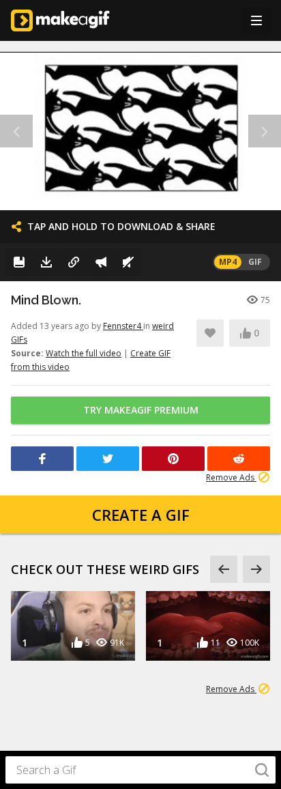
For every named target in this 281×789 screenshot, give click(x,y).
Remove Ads (231, 477)
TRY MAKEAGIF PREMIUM (140, 409)
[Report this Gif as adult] (101, 262)
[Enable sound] (128, 262)
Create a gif (141, 514)
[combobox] (140, 770)
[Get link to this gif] (73, 262)
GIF (255, 262)
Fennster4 (123, 326)
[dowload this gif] (46, 262)
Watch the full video (83, 353)
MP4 (228, 262)
